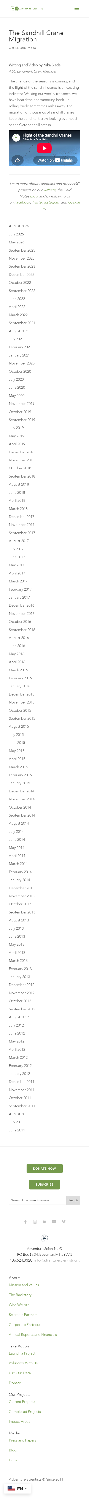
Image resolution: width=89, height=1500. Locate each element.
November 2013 (22, 896)
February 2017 (20, 589)
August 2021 (19, 331)
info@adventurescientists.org (57, 1260)
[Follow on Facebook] (25, 1222)
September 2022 (22, 290)
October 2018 (20, 468)
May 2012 (16, 1041)
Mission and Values (24, 1284)
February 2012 (20, 1065)
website (49, 190)
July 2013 (16, 928)
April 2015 (17, 758)
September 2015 (22, 718)
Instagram (52, 202)
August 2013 (19, 920)
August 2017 (19, 540)
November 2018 (22, 460)
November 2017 (22, 524)
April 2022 (17, 306)
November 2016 (22, 613)
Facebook (22, 202)
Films (13, 1460)
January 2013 (19, 976)
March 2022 (18, 314)
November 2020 (22, 363)
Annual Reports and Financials (33, 1334)
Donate (15, 1382)
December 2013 (21, 888)
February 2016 (20, 678)
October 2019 (20, 411)
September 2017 (22, 532)
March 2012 (18, 1057)
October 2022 (20, 282)
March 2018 (18, 508)
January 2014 (19, 879)
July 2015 (16, 734)
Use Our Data (20, 1373)
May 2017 (16, 565)
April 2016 (17, 661)
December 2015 (21, 694)
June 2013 (17, 936)
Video (32, 48)
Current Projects (22, 1401)
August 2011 (19, 1114)
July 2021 (16, 339)
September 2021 (22, 322)
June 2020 (17, 387)
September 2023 (22, 266)
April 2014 (17, 855)
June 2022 (17, 298)
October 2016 (20, 621)
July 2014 (16, 831)
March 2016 (18, 670)
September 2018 (22, 476)
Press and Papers (22, 1440)
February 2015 (20, 775)
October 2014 (20, 807)
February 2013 (20, 968)
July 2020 (16, 379)
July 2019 (16, 427)
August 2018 (19, 484)
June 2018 (17, 492)
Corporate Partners (24, 1324)
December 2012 (21, 984)
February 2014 (20, 871)
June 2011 (17, 1130)
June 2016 (17, 645)
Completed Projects (25, 1411)
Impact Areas (19, 1421)
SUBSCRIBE (45, 1184)
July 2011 (16, 1122)
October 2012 (20, 1000)
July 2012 (16, 1025)
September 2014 (22, 815)
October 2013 (20, 904)
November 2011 (22, 1089)
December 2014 (21, 791)
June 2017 (17, 557)
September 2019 (22, 419)
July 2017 (16, 549)
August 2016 (19, 637)
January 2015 (19, 783)
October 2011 (20, 1097)
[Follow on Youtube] (54, 1222)
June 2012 (17, 1033)
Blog (12, 1450)
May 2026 (16, 242)
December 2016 (21, 605)
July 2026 (16, 234)
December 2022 (21, 274)
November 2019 (22, 403)
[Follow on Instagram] (35, 1222)
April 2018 (17, 500)
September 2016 (22, 629)
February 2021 (20, 347)
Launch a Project (22, 1353)
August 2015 (19, 726)
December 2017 (21, 516)
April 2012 (17, 1049)
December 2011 (21, 1081)
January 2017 (19, 597)
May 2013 (16, 944)
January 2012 (19, 1073)
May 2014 (16, 847)
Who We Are (19, 1304)
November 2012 (22, 993)
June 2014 (17, 839)
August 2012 (19, 1017)
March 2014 (18, 863)
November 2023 (22, 258)
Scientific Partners (23, 1314)
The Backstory (20, 1294)
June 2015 (17, 742)
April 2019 (17, 444)
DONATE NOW (44, 1168)
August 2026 (19, 226)
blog (33, 196)
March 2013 (18, 960)
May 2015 (16, 750)
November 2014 (22, 799)
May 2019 (16, 436)
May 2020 (16, 395)
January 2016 (19, 686)
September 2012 (22, 1009)
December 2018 (21, 452)
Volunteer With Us (23, 1363)
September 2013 (22, 912)
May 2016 (16, 653)
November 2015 (22, 702)
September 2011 (22, 1106)
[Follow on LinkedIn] (44, 1222)
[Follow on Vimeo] (63, 1222)
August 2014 (19, 823)
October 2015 (20, 710)
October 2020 (20, 371)
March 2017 (18, 581)
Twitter (37, 202)
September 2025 (22, 250)
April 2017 (17, 573)
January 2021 (19, 355)
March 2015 (18, 767)
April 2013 (17, 952)
